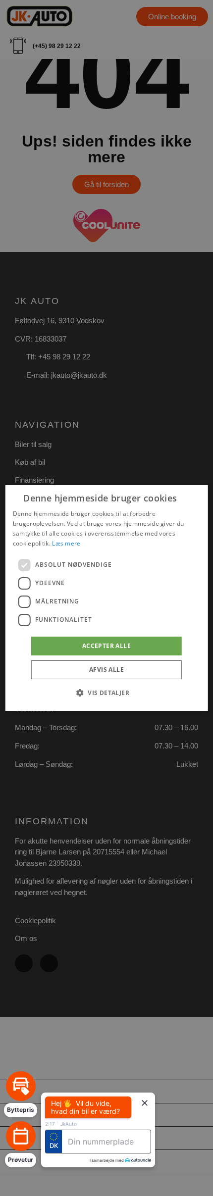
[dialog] (106, 598)
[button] (106, 692)
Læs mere (66, 543)
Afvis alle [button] (106, 669)
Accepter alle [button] (106, 646)
